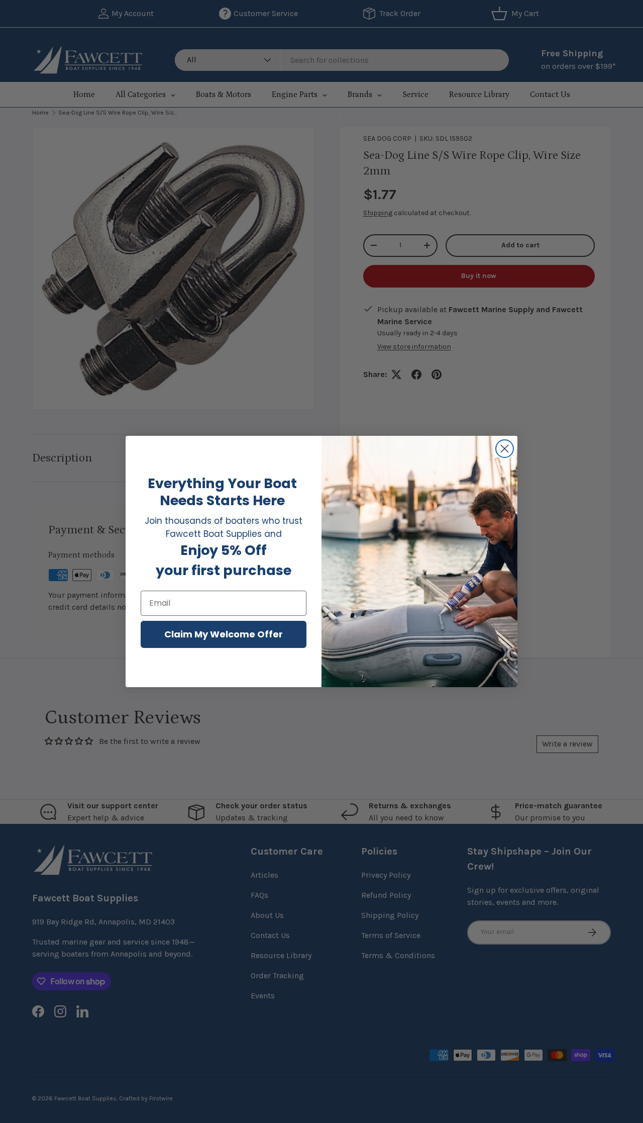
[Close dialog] (504, 448)
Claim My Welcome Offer (223, 634)
